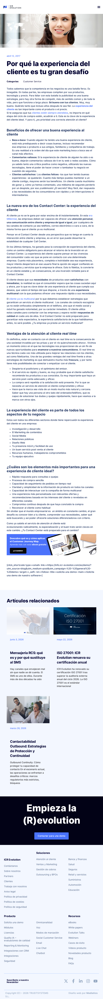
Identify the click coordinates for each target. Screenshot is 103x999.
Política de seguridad (15, 907)
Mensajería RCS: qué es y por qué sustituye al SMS (27, 657)
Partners (8, 876)
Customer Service (32, 81)
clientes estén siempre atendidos (50, 112)
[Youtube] (95, 981)
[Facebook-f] (73, 981)
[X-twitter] (66, 981)
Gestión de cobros (46, 869)
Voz (38, 927)
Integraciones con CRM (16, 950)
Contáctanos (11, 866)
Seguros (72, 869)
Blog (70, 958)
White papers (75, 927)
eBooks (72, 922)
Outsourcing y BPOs (47, 874)
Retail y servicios (77, 874)
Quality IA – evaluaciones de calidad (17, 939)
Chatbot (40, 953)
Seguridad (9, 961)
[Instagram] (88, 981)
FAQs (71, 963)
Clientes (8, 881)
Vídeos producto (77, 948)
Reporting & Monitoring (16, 945)
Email (39, 943)
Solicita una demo (13, 922)
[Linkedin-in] (81, 981)
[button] (99, 7)
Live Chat (41, 948)
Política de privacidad (15, 896)
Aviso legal (10, 891)
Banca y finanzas (77, 859)
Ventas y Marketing (46, 864)
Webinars (73, 937)
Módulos (8, 927)
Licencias (9, 932)
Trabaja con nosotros (15, 886)
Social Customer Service (49, 937)
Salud (71, 864)
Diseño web (75, 993)
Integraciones (11, 956)
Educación (74, 890)
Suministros (74, 879)
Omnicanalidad (44, 922)
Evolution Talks (76, 932)
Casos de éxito (76, 943)
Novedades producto (79, 953)
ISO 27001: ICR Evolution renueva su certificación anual (73, 657)
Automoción (74, 884)
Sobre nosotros (12, 871)
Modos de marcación (47, 932)
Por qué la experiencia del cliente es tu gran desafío (48, 68)
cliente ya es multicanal (22, 299)
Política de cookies (14, 901)
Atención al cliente (46, 859)
